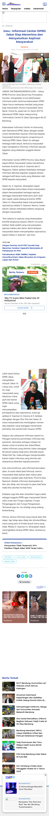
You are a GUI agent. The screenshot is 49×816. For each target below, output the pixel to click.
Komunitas (21, 557)
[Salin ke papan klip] (30, 576)
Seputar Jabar (9, 561)
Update (33, 272)
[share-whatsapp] (26, 576)
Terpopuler (16, 9)
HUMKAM (8, 557)
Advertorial (38, 9)
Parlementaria (35, 557)
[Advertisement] (24, 340)
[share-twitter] (22, 576)
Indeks (27, 9)
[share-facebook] (18, 576)
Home (5, 9)
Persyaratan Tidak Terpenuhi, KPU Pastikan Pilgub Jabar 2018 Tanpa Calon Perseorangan (23, 546)
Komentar (26, 582)
